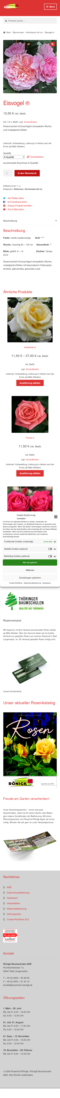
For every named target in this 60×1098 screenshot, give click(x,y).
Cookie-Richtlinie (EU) (18, 919)
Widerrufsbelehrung (16, 908)
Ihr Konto (10, 1093)
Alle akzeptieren (30, 562)
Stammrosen (18, 32)
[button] (55, 516)
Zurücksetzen (37, 156)
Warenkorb (46, 1091)
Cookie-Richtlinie (15, 583)
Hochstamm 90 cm (34, 32)
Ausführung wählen (30, 383)
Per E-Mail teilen (16, 209)
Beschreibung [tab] (10, 220)
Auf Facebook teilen (17, 201)
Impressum (46, 583)
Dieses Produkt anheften (20, 205)
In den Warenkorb (27, 173)
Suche (30, 1093)
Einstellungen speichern (30, 577)
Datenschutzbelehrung (32, 583)
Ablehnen (30, 570)
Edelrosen (19, 189)
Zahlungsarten (14, 914)
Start (8, 32)
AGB (9, 887)
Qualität (7, 153)
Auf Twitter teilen (16, 198)
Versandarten (13, 903)
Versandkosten (30, 121)
